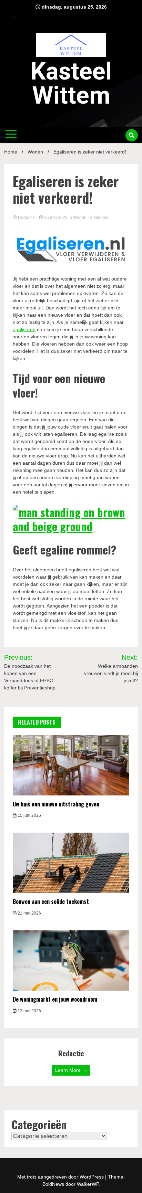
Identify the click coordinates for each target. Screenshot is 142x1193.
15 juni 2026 (29, 815)
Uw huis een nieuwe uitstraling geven (56, 804)
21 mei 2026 (29, 913)
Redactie (26, 217)
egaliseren (24, 329)
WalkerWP (88, 1184)
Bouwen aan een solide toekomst (51, 901)
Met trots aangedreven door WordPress (61, 1177)
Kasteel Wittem (71, 83)
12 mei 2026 (29, 1011)
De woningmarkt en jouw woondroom (55, 999)
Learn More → (71, 1070)
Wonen (80, 217)
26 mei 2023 (56, 217)
